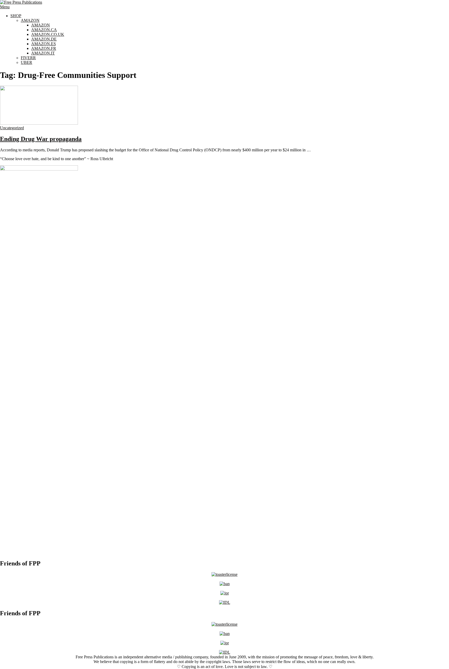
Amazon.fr (43, 48)
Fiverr (28, 58)
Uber (26, 62)
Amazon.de (44, 39)
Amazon (30, 20)
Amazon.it (43, 53)
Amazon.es (43, 44)
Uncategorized (12, 128)
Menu (5, 7)
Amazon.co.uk (47, 34)
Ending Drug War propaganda (41, 139)
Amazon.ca (44, 30)
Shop (15, 15)
